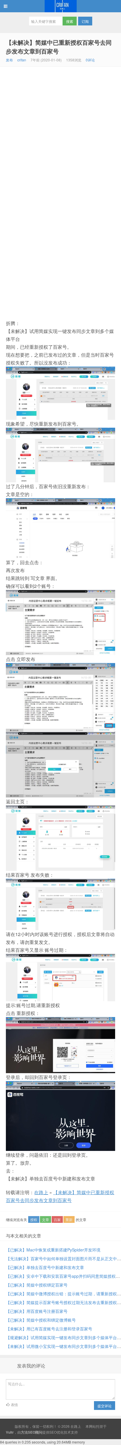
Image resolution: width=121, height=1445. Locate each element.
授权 (33, 1219)
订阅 (85, 21)
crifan (21, 59)
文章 (45, 1219)
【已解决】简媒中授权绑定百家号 (37, 1285)
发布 (9, 59)
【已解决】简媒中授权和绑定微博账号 (41, 1320)
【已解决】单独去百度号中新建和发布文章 (45, 1267)
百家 (57, 1219)
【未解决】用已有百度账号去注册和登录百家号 (49, 1329)
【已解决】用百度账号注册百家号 (37, 1311)
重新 (69, 1219)
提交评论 (105, 1405)
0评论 (90, 59)
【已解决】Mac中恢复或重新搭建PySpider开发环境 (53, 1250)
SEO (53, 1432)
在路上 (60, 6)
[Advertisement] (60, 130)
